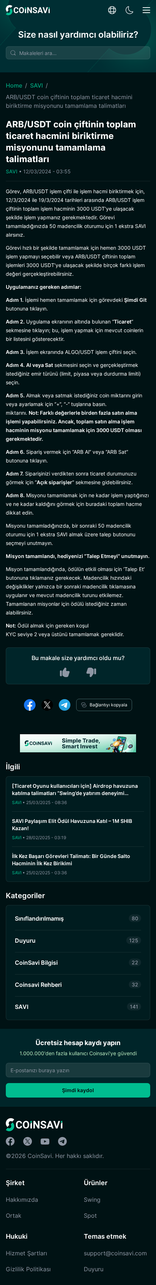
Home (14, 85)
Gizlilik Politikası (28, 1269)
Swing (92, 1199)
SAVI (36, 85)
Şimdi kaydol (78, 1090)
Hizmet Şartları (26, 1253)
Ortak (13, 1215)
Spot (90, 1215)
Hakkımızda (22, 1199)
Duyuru (93, 1269)
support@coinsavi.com (115, 1253)
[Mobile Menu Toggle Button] (146, 10)
